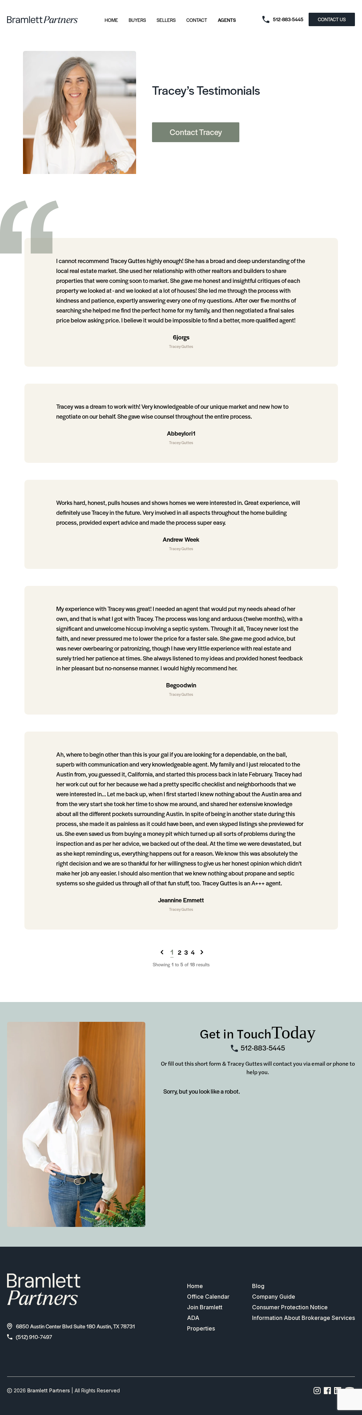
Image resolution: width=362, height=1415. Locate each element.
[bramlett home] (42, 19)
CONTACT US (332, 19)
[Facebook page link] (327, 1390)
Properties (201, 1328)
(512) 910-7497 (34, 1336)
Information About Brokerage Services (303, 1317)
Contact (196, 20)
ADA (193, 1317)
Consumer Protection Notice (290, 1307)
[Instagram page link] (317, 1390)
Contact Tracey (196, 132)
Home (111, 20)
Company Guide (273, 1296)
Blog (258, 1285)
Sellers (166, 20)
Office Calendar (208, 1296)
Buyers (137, 20)
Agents (227, 20)
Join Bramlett (204, 1307)
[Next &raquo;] (202, 952)
